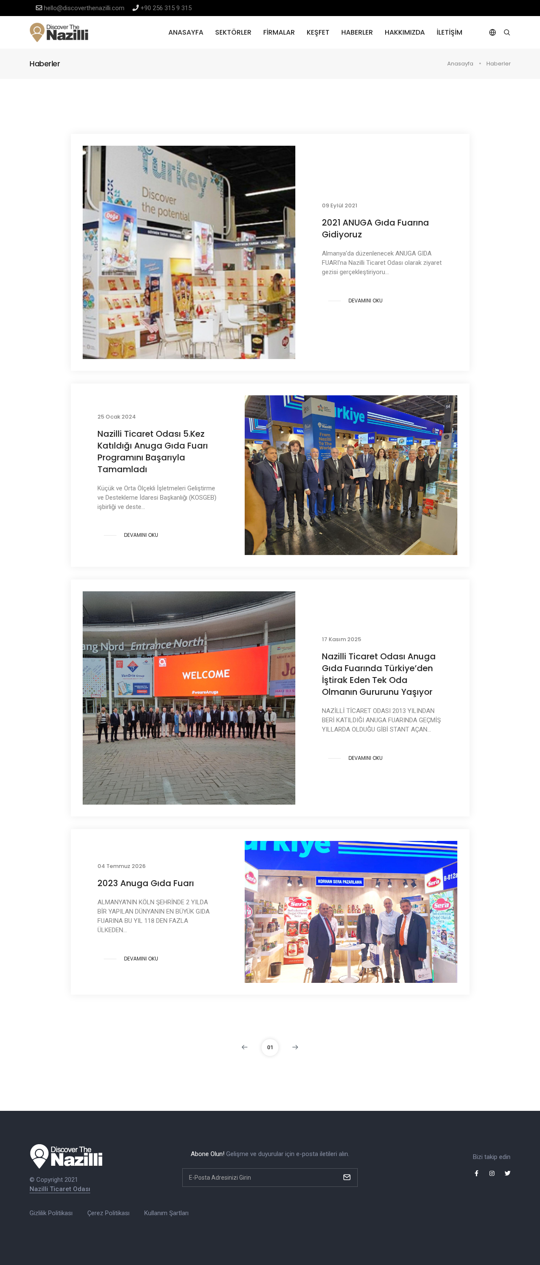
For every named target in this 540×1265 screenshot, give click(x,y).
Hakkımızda (405, 32)
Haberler (357, 32)
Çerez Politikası (108, 1213)
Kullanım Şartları (166, 1213)
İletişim (449, 32)
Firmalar (279, 32)
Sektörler (233, 32)
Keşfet (318, 32)
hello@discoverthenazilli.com (84, 8)
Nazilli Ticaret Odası (60, 1189)
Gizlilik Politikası (51, 1213)
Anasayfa (185, 32)
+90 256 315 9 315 (166, 8)
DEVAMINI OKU (365, 300)
